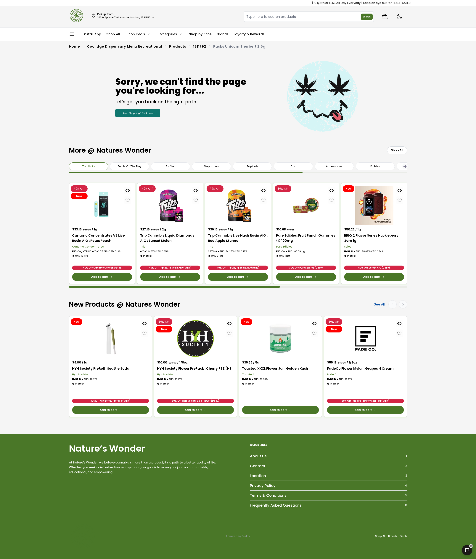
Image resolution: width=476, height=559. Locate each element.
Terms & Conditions (268, 495)
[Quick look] (127, 190)
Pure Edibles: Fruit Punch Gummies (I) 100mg (305, 238)
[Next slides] (403, 304)
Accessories (334, 166)
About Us (258, 456)
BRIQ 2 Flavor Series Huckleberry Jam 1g (371, 238)
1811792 (199, 46)
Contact (257, 465)
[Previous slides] (392, 304)
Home (74, 46)
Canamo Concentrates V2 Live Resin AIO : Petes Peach (98, 238)
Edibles (375, 166)
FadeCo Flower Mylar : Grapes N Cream (360, 368)
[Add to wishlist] (127, 200)
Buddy (246, 536)
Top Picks (88, 166)
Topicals (252, 166)
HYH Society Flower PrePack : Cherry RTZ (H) (194, 368)
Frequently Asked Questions (276, 505)
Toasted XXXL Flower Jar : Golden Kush (275, 368)
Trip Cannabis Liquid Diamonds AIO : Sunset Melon (167, 238)
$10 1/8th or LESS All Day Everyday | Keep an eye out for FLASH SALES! (350, 3)
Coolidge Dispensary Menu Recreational (124, 46)
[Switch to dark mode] (399, 17)
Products (177, 46)
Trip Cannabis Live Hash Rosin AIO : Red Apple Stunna (238, 238)
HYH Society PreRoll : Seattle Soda (100, 368)
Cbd (293, 166)
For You (170, 166)
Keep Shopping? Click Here (138, 113)
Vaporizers (211, 166)
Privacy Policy (263, 485)
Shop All (380, 536)
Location (258, 475)
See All (379, 304)
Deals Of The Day (129, 166)
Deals (403, 536)
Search (367, 16)
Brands (392, 536)
